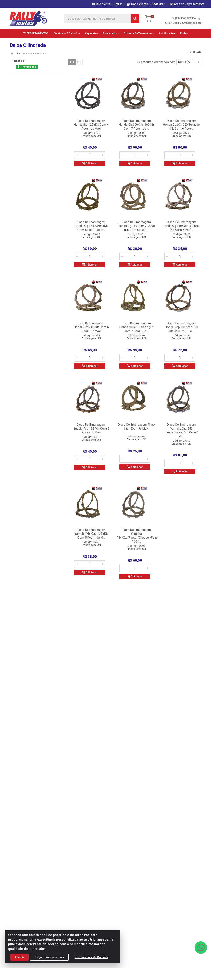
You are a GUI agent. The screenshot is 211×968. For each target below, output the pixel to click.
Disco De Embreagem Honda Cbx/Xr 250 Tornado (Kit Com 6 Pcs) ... (181, 124)
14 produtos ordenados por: (156, 62)
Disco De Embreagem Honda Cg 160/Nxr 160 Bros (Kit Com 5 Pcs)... (181, 226)
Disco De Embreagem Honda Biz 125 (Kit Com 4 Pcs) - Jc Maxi (91, 124)
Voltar (195, 52)
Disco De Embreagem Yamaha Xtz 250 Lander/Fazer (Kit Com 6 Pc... (181, 430)
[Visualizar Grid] (72, 62)
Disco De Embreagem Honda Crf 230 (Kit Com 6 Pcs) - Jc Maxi (91, 327)
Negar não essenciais (49, 957)
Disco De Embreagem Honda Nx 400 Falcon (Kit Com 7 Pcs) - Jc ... (136, 327)
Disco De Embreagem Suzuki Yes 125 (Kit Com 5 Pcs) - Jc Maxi (91, 428)
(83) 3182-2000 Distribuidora (184, 22)
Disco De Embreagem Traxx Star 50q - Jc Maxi (136, 426)
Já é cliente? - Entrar (108, 4)
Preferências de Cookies (91, 957)
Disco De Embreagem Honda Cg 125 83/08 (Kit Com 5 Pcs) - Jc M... (91, 226)
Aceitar (19, 957)
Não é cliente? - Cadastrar (148, 4)
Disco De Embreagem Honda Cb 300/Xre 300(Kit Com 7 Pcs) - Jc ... (136, 124)
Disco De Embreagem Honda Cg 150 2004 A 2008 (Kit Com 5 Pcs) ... (136, 226)
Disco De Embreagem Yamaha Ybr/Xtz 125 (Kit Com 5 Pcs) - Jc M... (91, 533)
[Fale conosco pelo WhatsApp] (201, 947)
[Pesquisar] (135, 18)
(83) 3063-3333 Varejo (188, 18)
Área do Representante (189, 4)
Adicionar (91, 163)
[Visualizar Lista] (79, 62)
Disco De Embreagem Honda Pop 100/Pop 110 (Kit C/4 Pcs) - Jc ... (181, 327)
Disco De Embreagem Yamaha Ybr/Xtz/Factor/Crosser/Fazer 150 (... (138, 535)
